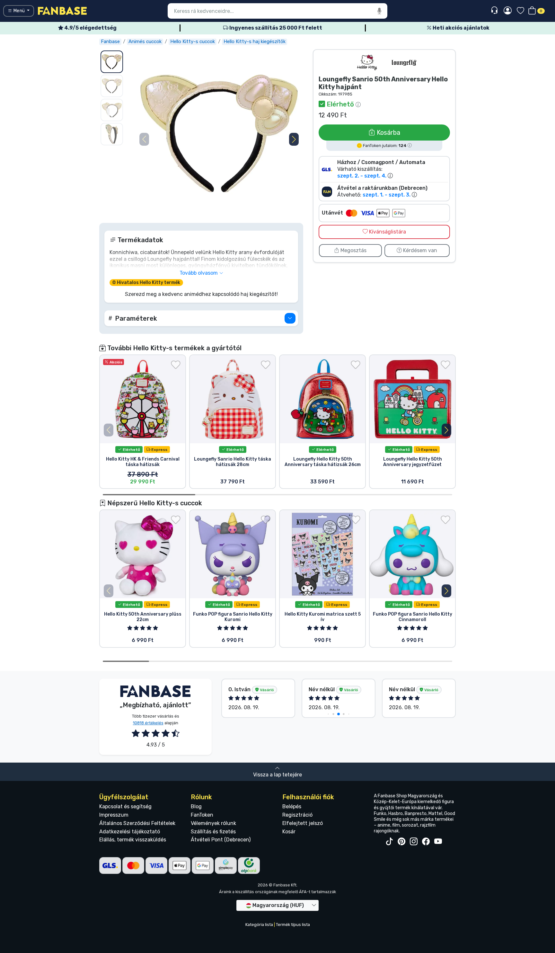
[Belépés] (508, 11)
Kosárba (387, 132)
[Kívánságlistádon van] (175, 364)
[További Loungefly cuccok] (404, 62)
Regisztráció (297, 815)
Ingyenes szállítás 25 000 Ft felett (275, 28)
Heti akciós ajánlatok (460, 28)
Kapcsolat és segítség (125, 806)
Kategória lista (259, 924)
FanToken (202, 815)
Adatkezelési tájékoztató (129, 832)
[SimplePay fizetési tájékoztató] (225, 865)
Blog (196, 806)
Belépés (291, 806)
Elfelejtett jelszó (302, 823)
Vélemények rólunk (213, 823)
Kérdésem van (419, 250)
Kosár (288, 832)
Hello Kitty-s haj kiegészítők (255, 41)
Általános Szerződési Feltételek (137, 823)
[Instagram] (414, 841)
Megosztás (352, 250)
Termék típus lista (293, 924)
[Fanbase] (62, 10)
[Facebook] (426, 841)
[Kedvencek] (520, 11)
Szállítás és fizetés (213, 832)
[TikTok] (389, 841)
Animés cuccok (145, 41)
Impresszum (113, 815)
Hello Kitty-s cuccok (192, 41)
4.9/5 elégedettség (90, 28)
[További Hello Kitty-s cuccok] (367, 62)
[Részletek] (290, 318)
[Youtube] (438, 841)
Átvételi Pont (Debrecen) (221, 840)
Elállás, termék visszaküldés (132, 840)
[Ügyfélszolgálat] (495, 10)
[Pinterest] (401, 841)
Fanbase (110, 41)
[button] (294, 139)
